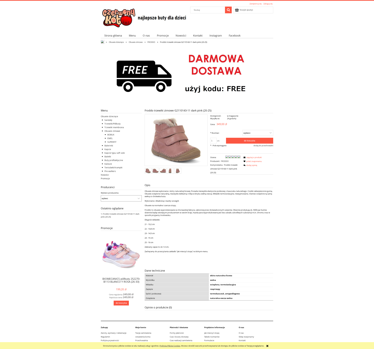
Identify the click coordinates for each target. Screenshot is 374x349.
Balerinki (108, 145)
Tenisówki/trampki (113, 167)
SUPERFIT (111, 142)
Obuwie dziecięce (109, 116)
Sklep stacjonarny (246, 336)
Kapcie (107, 149)
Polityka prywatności (110, 340)
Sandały (108, 120)
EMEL (110, 138)
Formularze (209, 340)
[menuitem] (113, 35)
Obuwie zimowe (112, 131)
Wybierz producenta (109, 193)
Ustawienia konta (142, 336)
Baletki (107, 156)
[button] (252, 157)
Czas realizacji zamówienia (181, 340)
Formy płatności (177, 333)
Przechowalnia (141, 340)
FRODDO (225, 161)
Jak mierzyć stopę (211, 333)
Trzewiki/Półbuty (112, 123)
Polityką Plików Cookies (170, 345)
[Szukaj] (228, 10)
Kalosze (108, 163)
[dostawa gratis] (187, 74)
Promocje (105, 178)
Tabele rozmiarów (211, 336)
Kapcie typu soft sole (114, 152)
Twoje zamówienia (143, 333)
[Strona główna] (145, 17)
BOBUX (110, 134)
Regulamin (105, 336)
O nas (241, 333)
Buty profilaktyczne (113, 160)
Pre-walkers (110, 171)
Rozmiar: (214, 133)
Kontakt (242, 340)
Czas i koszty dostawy (179, 336)
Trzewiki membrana (114, 127)
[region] (187, 74)
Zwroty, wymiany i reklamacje (113, 333)
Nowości (105, 174)
